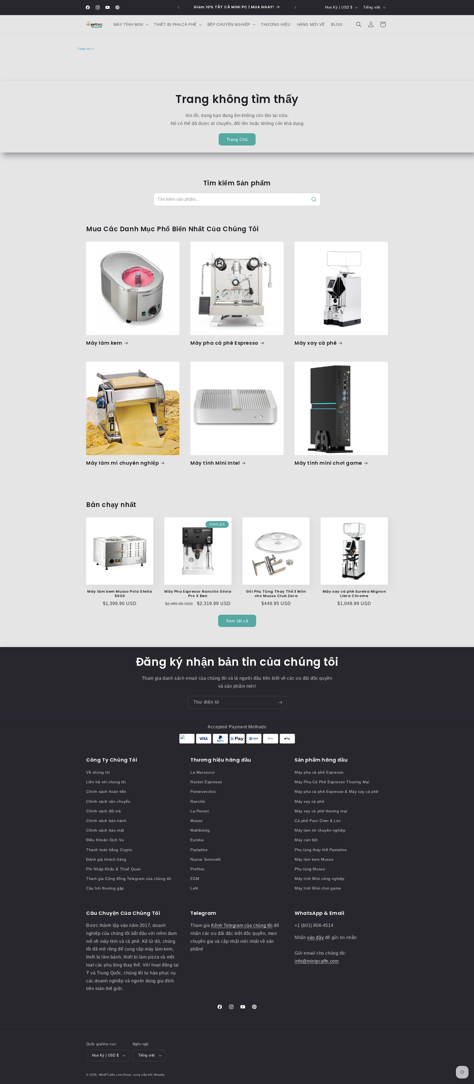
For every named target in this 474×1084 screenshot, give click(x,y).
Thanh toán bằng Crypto (109, 850)
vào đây (315, 937)
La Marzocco (202, 772)
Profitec (197, 869)
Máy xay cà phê (316, 343)
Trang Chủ (237, 139)
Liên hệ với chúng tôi (106, 782)
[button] (130, 24)
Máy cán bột (306, 840)
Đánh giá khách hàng (106, 859)
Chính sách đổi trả (103, 811)
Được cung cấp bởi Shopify (144, 1074)
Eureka (197, 840)
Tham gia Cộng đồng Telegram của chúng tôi (128, 878)
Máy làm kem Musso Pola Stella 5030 (119, 594)
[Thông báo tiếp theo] (295, 7)
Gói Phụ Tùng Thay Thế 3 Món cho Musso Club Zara (276, 594)
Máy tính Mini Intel (215, 463)
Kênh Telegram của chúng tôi (241, 925)
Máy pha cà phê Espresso (224, 343)
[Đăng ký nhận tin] (280, 702)
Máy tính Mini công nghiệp (320, 878)
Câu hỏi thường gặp (105, 888)
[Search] (314, 199)
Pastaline (199, 850)
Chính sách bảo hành (106, 820)
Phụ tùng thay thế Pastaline (321, 850)
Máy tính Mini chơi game (318, 888)
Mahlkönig (200, 830)
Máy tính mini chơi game (328, 463)
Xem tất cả (237, 620)
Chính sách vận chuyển (108, 801)
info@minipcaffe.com (316, 961)
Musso (196, 820)
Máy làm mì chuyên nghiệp (122, 463)
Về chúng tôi (98, 772)
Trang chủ (84, 49)
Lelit (194, 888)
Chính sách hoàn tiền (106, 791)
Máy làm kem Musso (314, 859)
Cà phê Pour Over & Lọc (318, 820)
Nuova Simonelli (205, 859)
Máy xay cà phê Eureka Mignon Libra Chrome (354, 594)
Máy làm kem (104, 343)
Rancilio (197, 801)
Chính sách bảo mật (105, 830)
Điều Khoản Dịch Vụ (105, 840)
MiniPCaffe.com (111, 1074)
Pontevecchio (203, 791)
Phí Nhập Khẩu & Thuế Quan (113, 869)
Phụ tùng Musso (310, 869)
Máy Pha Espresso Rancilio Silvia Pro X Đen (197, 594)
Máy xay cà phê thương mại (321, 811)
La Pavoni (199, 811)
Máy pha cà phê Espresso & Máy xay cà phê (337, 791)
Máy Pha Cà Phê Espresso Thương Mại (332, 782)
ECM (194, 878)
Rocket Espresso (206, 782)
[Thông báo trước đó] (179, 7)
